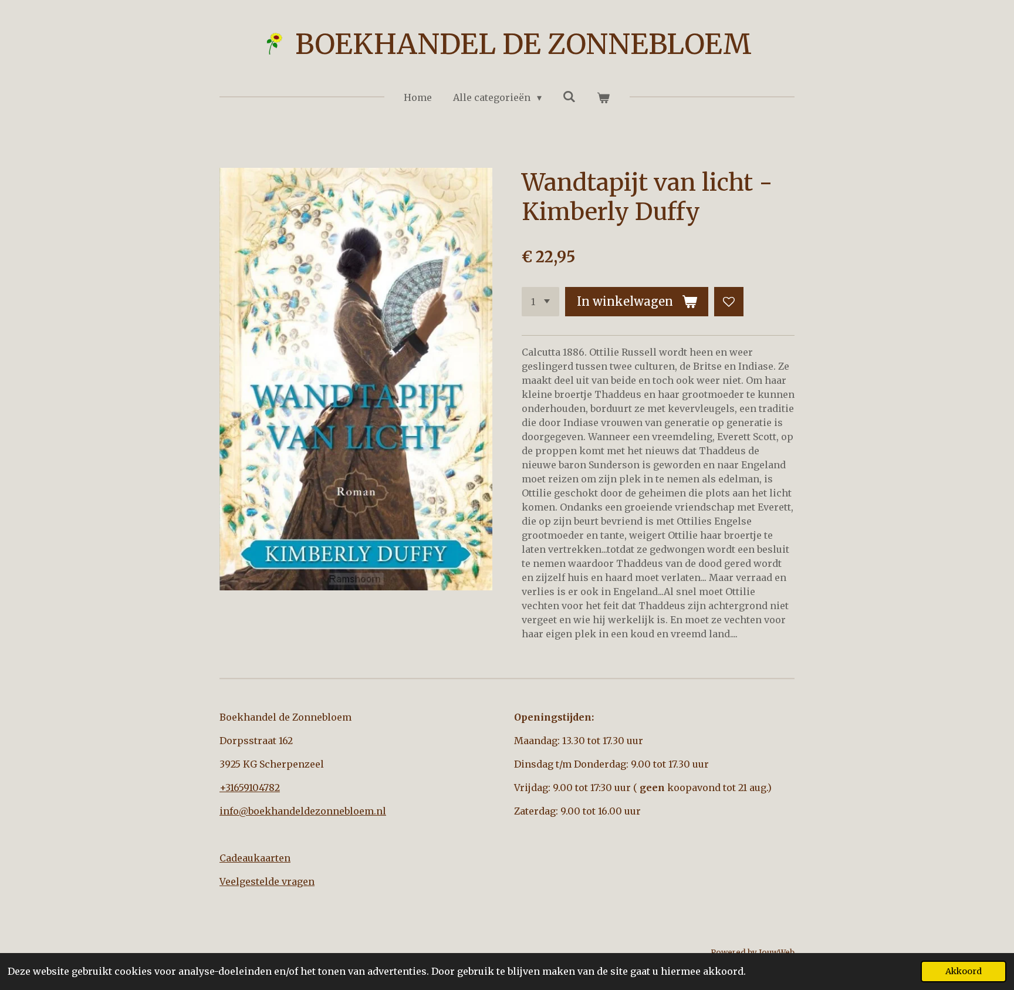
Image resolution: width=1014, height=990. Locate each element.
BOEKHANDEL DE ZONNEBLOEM (523, 44)
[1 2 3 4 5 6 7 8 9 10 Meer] (540, 301)
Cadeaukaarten (254, 858)
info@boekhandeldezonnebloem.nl (302, 811)
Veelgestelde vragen (267, 881)
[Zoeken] (569, 96)
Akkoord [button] (963, 971)
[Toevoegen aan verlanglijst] (728, 301)
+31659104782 (249, 787)
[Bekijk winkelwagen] (603, 97)
